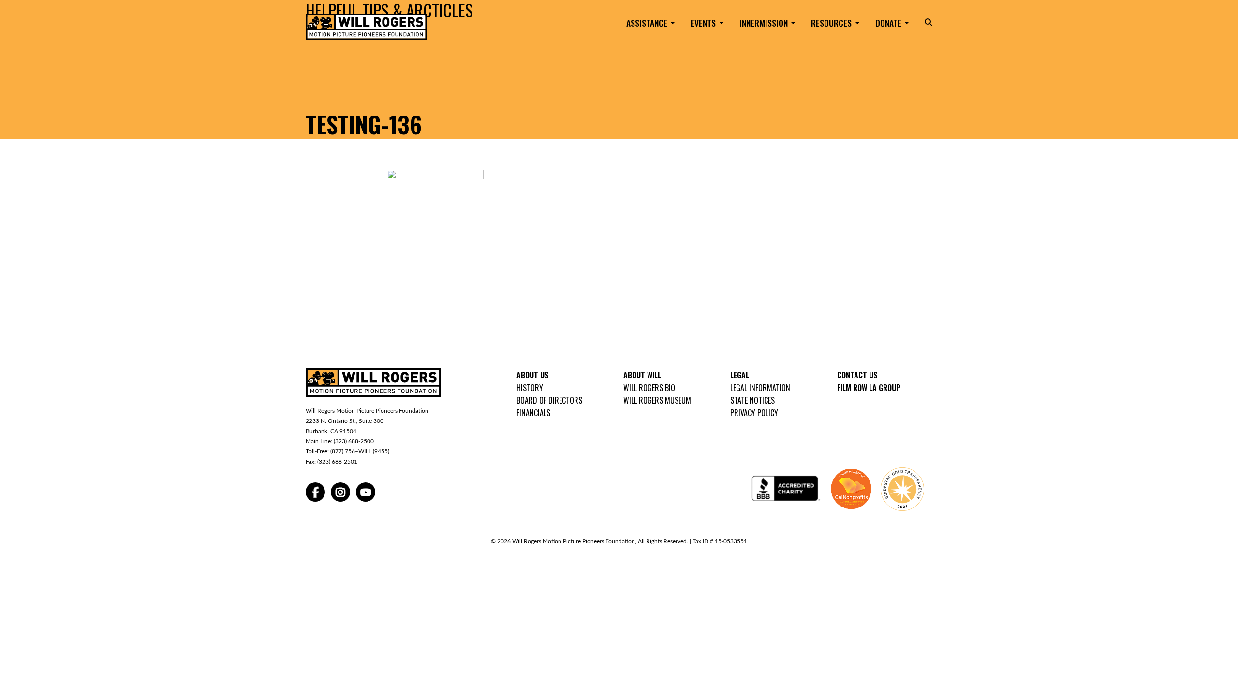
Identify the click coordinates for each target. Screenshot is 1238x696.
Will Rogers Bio (649, 387)
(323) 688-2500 (354, 441)
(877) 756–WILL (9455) (359, 451)
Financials (533, 413)
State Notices (752, 400)
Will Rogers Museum (657, 400)
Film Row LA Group (868, 387)
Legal (739, 375)
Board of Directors (549, 400)
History (529, 387)
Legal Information (760, 387)
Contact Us (857, 375)
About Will (642, 375)
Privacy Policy (754, 413)
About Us (532, 375)
